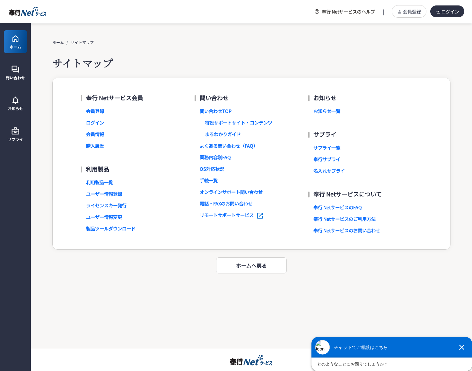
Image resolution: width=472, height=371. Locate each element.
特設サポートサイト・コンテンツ (238, 122)
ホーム (58, 42)
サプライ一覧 (326, 147)
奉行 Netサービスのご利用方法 (344, 218)
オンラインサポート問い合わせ (231, 191)
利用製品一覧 (99, 182)
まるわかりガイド (223, 134)
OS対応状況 (212, 168)
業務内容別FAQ (215, 157)
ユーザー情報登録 (104, 193)
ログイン (450, 11)
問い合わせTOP (216, 111)
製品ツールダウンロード (110, 228)
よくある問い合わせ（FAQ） (229, 145)
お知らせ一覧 (326, 111)
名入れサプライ (329, 170)
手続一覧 (209, 180)
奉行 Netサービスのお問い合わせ (346, 230)
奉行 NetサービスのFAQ (337, 207)
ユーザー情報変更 (104, 216)
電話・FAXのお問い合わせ (226, 203)
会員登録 (412, 11)
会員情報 (95, 134)
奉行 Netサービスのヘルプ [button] (348, 11)
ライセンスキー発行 (106, 205)
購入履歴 (95, 145)
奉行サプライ (326, 159)
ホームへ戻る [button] (251, 265)
